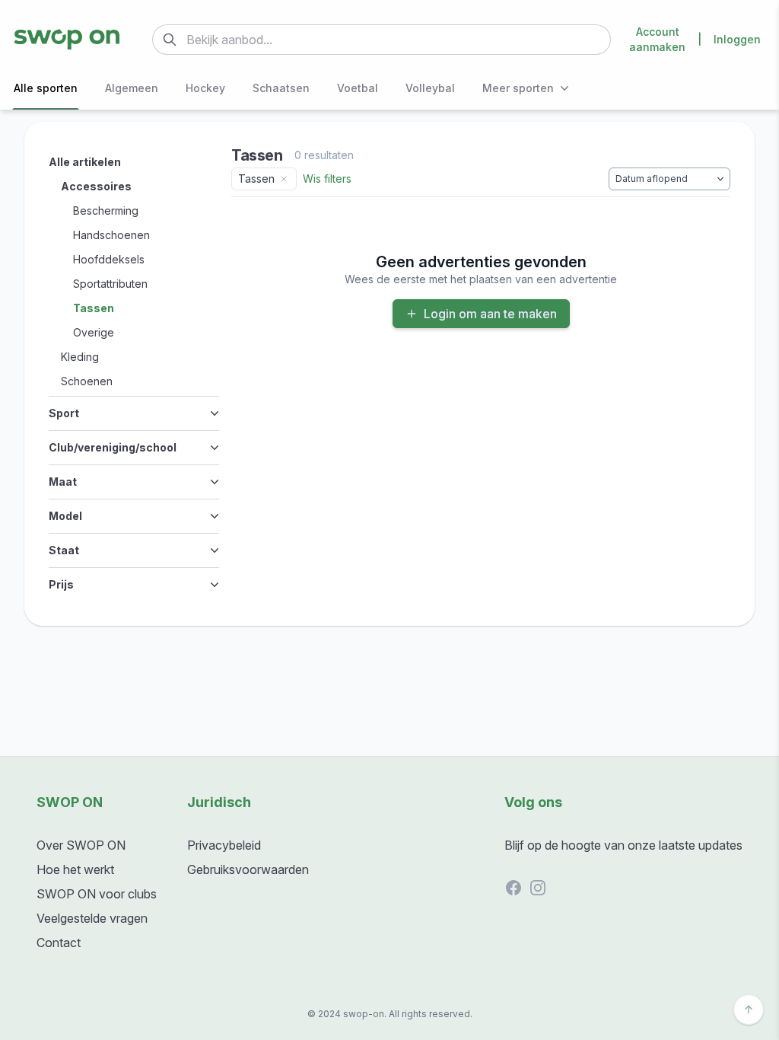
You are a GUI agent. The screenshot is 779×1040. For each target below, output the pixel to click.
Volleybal (430, 87)
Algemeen (131, 87)
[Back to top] (748, 1009)
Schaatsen (281, 87)
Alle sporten (46, 87)
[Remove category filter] (284, 179)
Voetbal (357, 87)
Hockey (205, 87)
